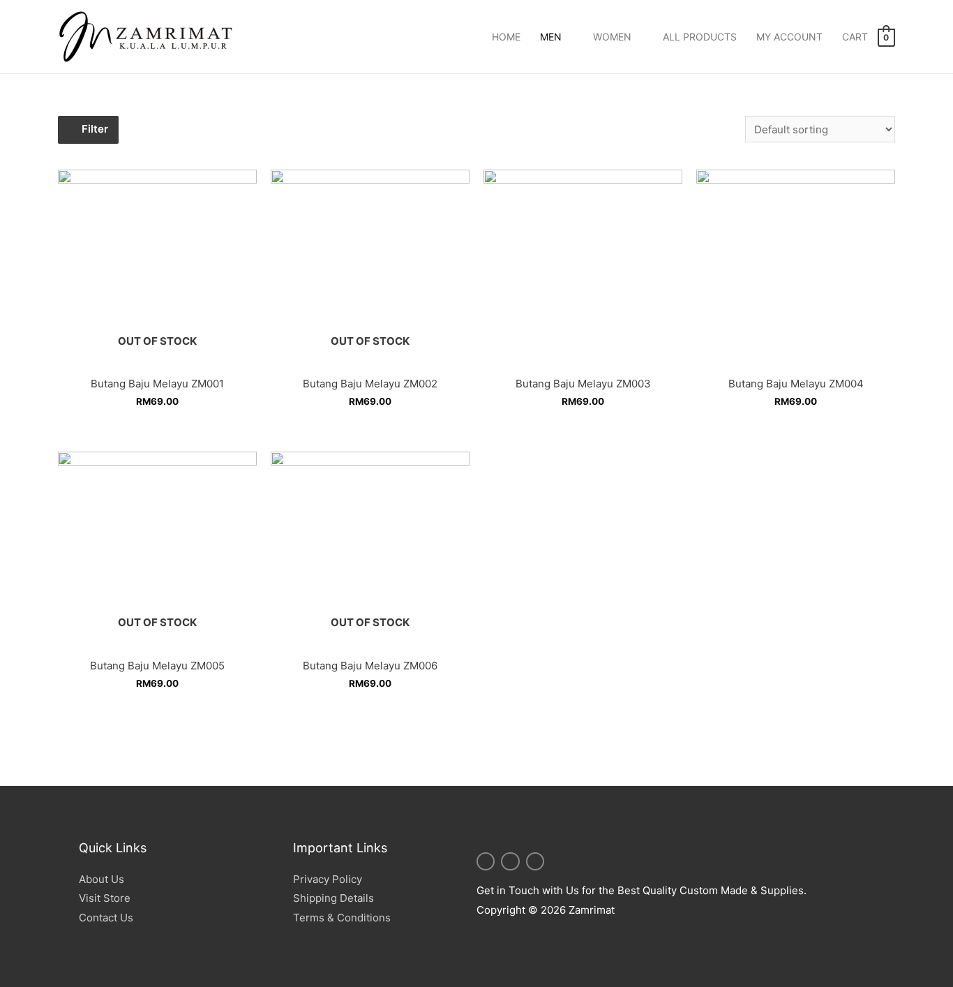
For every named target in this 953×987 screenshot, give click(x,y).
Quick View (157, 357)
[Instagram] (485, 861)
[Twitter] (510, 861)
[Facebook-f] (535, 861)
